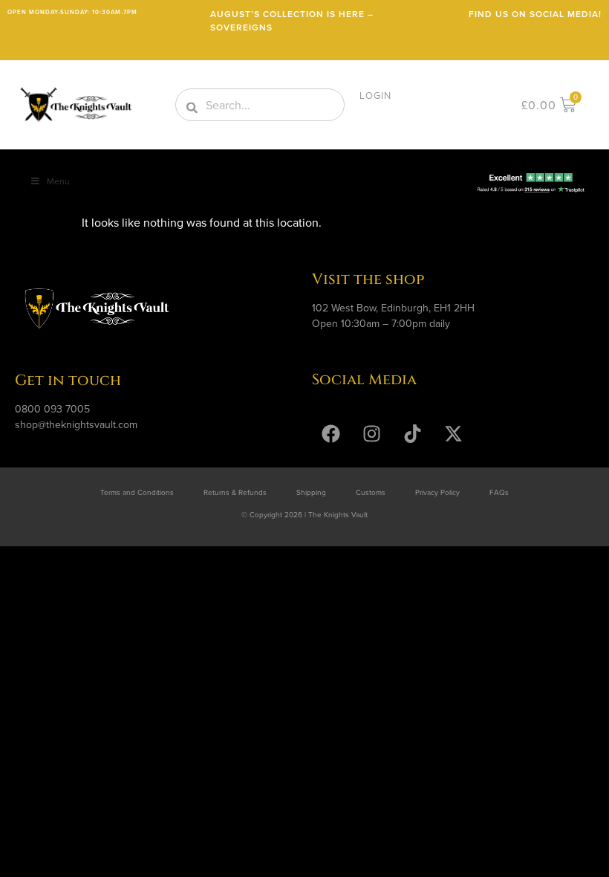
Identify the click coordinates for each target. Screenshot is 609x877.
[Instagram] (371, 434)
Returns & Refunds (235, 492)
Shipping (311, 492)
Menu (58, 181)
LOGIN (375, 95)
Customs (370, 492)
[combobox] (260, 104)
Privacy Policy (437, 492)
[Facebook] (330, 434)
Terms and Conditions (137, 492)
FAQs (499, 492)
